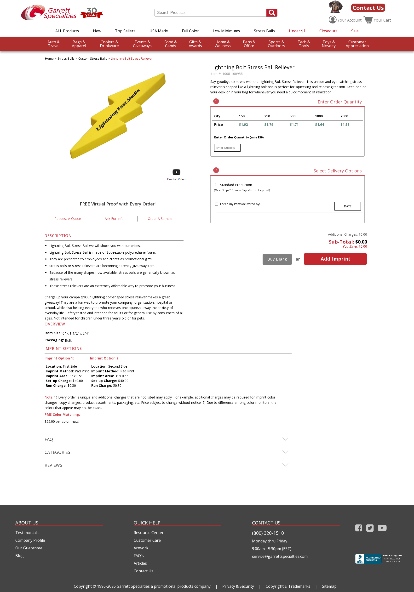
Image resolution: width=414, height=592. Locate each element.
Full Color (190, 31)
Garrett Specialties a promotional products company (164, 586)
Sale (355, 31)
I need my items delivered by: (240, 204)
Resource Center (149, 533)
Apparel (79, 43)
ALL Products (67, 31)
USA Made (159, 31)
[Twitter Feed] (370, 532)
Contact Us (368, 7)
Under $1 (297, 31)
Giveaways (142, 43)
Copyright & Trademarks (288, 586)
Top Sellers (125, 31)
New (97, 31)
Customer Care (147, 540)
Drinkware (109, 43)
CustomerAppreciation (357, 43)
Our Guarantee (28, 548)
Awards (195, 43)
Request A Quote (67, 218)
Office (249, 43)
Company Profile (30, 540)
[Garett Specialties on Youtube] (382, 532)
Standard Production (236, 184)
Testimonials (27, 533)
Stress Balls (264, 31)
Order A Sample (160, 218)
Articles (140, 563)
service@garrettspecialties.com (280, 556)
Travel (53, 43)
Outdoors (276, 43)
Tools (304, 43)
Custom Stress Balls (92, 58)
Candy (170, 43)
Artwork (141, 548)
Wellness (223, 43)
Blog (19, 556)
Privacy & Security (238, 586)
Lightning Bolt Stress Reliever (132, 58)
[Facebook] (358, 532)
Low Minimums (226, 31)
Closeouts (328, 31)
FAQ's (139, 556)
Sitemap (329, 586)
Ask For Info (114, 218)
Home (49, 58)
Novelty (329, 43)
